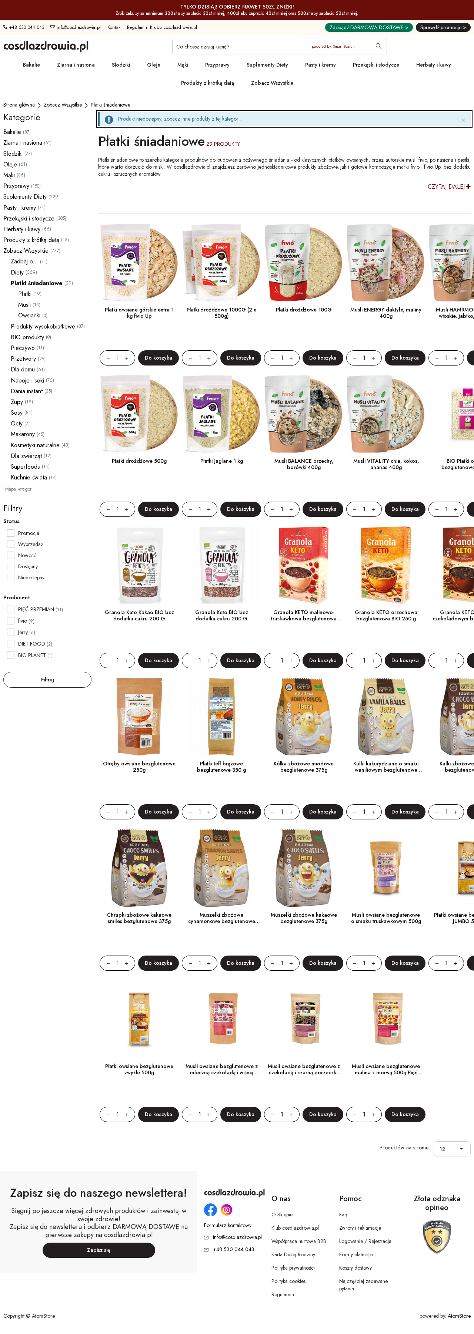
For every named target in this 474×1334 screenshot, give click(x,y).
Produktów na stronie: (405, 1148)
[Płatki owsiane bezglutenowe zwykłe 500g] (139, 1019)
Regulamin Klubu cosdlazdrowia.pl (162, 27)
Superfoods (25, 466)
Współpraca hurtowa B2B (298, 1241)
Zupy (17, 402)
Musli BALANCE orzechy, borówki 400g (303, 464)
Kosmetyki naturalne (35, 445)
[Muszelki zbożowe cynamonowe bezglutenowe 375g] (221, 867)
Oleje (153, 64)
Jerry (23, 632)
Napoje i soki (27, 380)
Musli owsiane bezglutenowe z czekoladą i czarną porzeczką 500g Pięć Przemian (304, 1072)
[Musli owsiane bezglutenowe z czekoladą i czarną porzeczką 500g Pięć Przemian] (303, 1019)
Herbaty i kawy (433, 64)
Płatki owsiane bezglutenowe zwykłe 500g (139, 1069)
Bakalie (31, 64)
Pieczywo (23, 348)
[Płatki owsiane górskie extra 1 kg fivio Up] (139, 262)
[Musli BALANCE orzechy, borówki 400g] (303, 414)
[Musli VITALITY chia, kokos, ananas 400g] (385, 414)
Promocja (28, 533)
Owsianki (29, 315)
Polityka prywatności (293, 1267)
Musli (24, 304)
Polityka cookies (288, 1281)
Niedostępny (31, 577)
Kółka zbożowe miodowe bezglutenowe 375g (304, 767)
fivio (22, 620)
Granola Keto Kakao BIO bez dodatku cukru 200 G (139, 615)
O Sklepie (282, 1214)
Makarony (23, 434)
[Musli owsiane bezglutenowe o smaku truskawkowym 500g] (385, 867)
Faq (343, 1214)
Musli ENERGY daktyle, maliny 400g (385, 313)
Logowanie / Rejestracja (365, 1241)
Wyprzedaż (30, 544)
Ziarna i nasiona (76, 64)
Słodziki (121, 64)
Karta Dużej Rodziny (293, 1254)
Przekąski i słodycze (376, 64)
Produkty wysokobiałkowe (43, 326)
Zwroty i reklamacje (360, 1228)
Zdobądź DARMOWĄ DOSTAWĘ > (369, 27)
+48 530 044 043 (25, 27)
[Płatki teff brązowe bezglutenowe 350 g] (221, 716)
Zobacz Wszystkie (272, 83)
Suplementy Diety (267, 64)
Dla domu (23, 369)
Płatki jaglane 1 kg (221, 461)
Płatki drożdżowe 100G (304, 309)
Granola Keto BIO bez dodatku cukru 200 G (221, 615)
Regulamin (282, 1294)
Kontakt (114, 27)
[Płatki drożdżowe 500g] (139, 414)
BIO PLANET (32, 655)
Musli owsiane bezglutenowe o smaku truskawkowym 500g (386, 918)
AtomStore (459, 1316)
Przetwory (23, 358)
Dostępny (28, 566)
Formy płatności (356, 1254)
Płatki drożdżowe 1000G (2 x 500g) (221, 313)
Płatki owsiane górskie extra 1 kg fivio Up (139, 313)
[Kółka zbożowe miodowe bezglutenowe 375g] (303, 716)
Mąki (182, 64)
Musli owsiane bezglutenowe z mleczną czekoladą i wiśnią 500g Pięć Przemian (222, 1072)
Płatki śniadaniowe (37, 283)
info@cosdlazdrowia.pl (78, 27)
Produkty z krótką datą (207, 83)
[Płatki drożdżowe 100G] (303, 262)
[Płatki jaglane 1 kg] (221, 414)
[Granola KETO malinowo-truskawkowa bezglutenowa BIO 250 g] (303, 565)
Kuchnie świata (29, 477)
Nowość (27, 555)
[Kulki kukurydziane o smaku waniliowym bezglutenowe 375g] (385, 716)
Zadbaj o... (24, 261)
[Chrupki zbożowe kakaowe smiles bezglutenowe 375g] (139, 867)
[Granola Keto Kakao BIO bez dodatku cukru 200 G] (139, 565)
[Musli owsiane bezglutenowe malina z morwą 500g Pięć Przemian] (385, 1019)
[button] (463, 1148)
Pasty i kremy (320, 64)
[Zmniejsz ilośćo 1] (105, 357)
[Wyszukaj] (378, 47)
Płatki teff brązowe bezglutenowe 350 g (221, 767)
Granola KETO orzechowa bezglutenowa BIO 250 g (386, 615)
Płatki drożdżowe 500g (139, 461)
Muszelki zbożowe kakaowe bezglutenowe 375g (304, 918)
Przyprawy (217, 64)
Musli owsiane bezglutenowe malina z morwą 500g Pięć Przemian (386, 1072)
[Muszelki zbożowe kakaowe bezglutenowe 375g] (303, 867)
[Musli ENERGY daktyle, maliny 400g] (385, 262)
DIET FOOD (31, 643)
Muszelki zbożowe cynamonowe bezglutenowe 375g (221, 921)
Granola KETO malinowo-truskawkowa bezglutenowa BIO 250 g (304, 619)
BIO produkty (27, 337)
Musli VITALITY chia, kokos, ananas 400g (386, 464)
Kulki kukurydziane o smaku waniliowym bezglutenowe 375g (386, 770)
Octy (17, 423)
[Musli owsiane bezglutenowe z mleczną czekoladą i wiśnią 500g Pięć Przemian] (221, 1019)
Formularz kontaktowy (227, 1225)
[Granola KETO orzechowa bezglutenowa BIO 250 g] (385, 565)
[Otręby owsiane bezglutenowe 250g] (139, 716)
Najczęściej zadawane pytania (363, 1284)
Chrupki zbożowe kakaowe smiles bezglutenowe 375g (139, 918)
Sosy (17, 412)
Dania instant (27, 391)
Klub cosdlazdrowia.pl (295, 1228)
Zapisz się (98, 1250)
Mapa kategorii (19, 489)
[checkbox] (10, 533)
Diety (17, 272)
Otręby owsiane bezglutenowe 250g (139, 767)
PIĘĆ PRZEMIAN (36, 609)
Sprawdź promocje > (443, 27)
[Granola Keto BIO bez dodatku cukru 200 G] (221, 565)
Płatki (24, 294)
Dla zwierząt (26, 456)
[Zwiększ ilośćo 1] (130, 357)
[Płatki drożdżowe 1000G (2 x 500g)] (221, 262)
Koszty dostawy (355, 1267)
